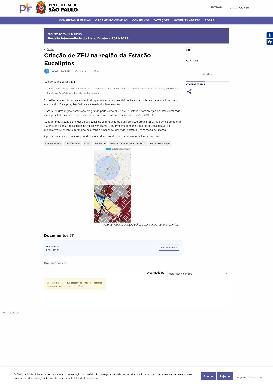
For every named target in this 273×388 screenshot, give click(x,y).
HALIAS (54, 70)
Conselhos (141, 20)
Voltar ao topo (10, 312)
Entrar (216, 7)
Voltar (50, 49)
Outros (87, 143)
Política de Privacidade (84, 378)
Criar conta (239, 7)
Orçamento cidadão (111, 20)
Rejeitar (225, 376)
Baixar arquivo (169, 247)
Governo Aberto (187, 20)
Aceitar (208, 376)
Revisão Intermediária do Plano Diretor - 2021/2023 (88, 38)
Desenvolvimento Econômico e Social (128, 143)
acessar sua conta (79, 282)
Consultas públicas (75, 20)
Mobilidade (100, 143)
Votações (161, 20)
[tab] (55, 263)
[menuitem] (216, 7)
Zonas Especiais (72, 143)
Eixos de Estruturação (160, 143)
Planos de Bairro (53, 143)
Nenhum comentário (89, 70)
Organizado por (156, 272)
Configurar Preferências (248, 377)
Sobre (209, 20)
